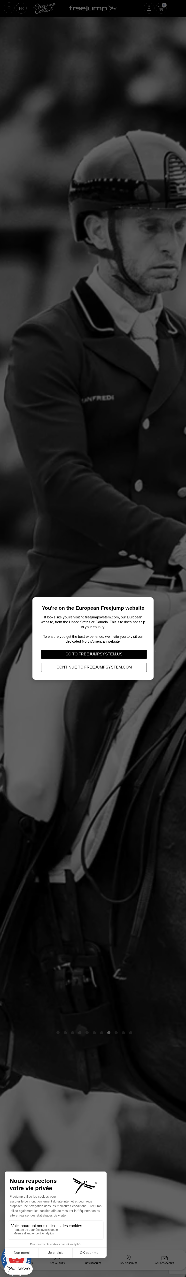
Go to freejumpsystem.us (94, 654)
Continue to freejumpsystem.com (94, 667)
